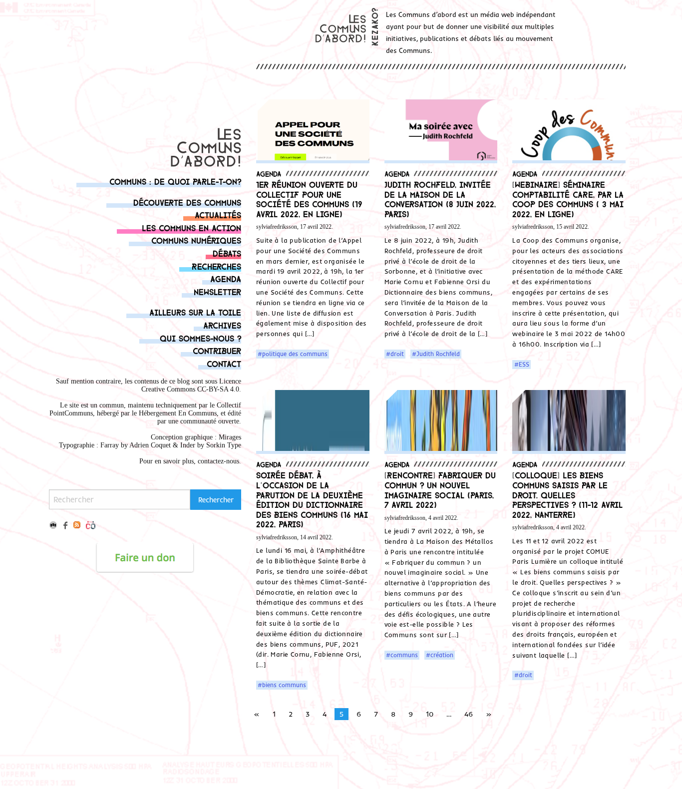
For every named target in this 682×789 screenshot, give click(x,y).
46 (468, 714)
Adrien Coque (149, 445)
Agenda (225, 278)
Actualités (218, 214)
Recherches (216, 266)
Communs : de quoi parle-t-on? (175, 181)
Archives (222, 325)
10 (429, 714)
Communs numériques (196, 240)
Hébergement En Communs (178, 413)
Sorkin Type (223, 445)
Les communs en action (191, 227)
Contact (224, 363)
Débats (227, 253)
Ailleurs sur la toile (195, 312)
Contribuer (217, 350)
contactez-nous (218, 461)
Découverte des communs (187, 202)
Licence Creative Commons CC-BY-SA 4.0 (191, 385)
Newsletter (217, 291)
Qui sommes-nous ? (200, 338)
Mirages (230, 437)
